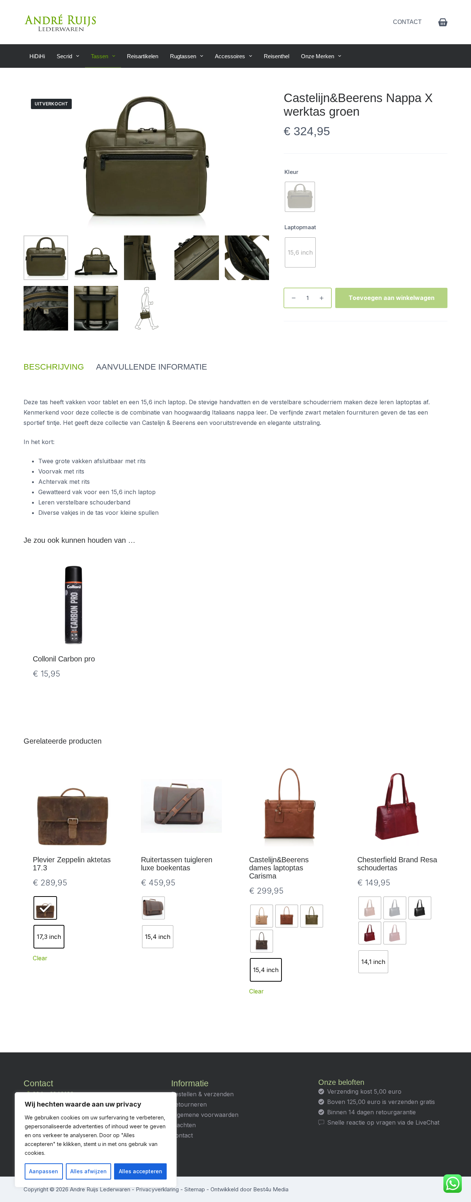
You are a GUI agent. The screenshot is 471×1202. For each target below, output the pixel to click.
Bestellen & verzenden (202, 1094)
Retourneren (189, 1104)
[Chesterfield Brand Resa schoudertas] (397, 805)
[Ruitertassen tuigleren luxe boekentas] (181, 805)
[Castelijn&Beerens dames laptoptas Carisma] (289, 805)
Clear (40, 958)
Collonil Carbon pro (64, 659)
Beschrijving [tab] (54, 366)
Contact (407, 22)
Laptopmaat (300, 227)
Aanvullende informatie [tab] (151, 366)
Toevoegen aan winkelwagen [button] (73, 697)
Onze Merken (317, 56)
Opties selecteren (181, 1007)
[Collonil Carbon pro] (73, 605)
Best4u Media (270, 1189)
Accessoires (230, 56)
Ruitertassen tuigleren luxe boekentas (176, 864)
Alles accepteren (140, 1171)
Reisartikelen (142, 56)
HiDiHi (37, 56)
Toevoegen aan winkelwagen (391, 297)
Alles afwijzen (88, 1171)
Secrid (64, 56)
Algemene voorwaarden (204, 1114)
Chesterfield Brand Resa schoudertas (397, 864)
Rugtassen (183, 56)
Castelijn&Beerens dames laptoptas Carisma (279, 868)
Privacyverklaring (157, 1189)
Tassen (99, 56)
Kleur (291, 171)
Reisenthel (276, 56)
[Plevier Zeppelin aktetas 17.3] (73, 805)
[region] (96, 1139)
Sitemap (194, 1189)
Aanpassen (43, 1171)
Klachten (183, 1125)
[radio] (300, 197)
